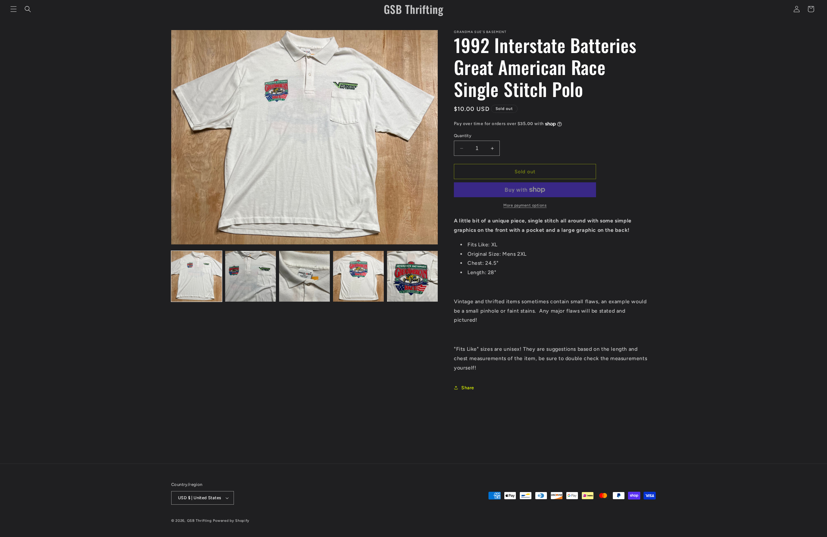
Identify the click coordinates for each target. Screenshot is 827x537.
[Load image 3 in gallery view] (304, 276)
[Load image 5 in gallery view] (412, 276)
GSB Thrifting (200, 521)
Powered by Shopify (231, 521)
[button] (13, 9)
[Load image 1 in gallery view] (196, 276)
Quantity (462, 135)
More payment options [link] (525, 205)
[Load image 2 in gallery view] (250, 276)
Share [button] (467, 388)
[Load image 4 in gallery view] (358, 276)
